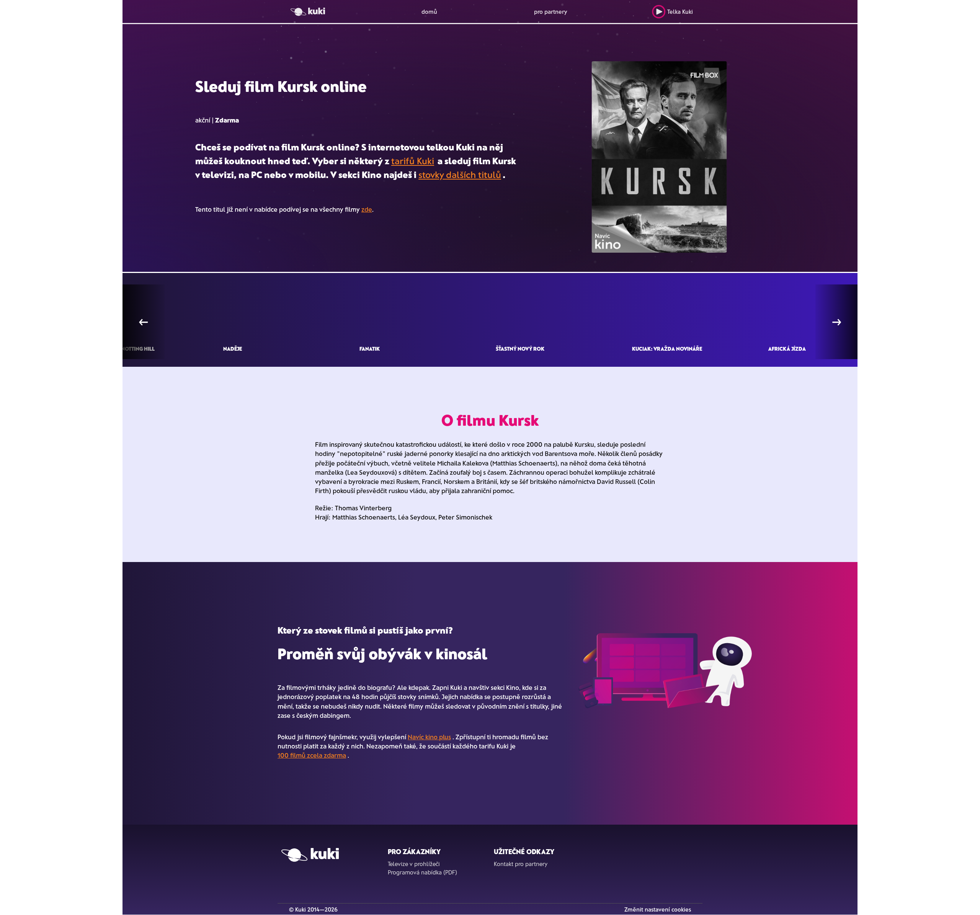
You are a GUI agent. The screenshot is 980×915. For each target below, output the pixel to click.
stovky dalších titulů (459, 174)
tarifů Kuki (412, 160)
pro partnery (550, 11)
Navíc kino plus (429, 736)
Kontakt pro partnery (520, 863)
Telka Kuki (680, 11)
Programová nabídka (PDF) (422, 872)
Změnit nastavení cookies (657, 909)
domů (429, 11)
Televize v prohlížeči (414, 863)
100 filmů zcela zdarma (312, 755)
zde (366, 209)
